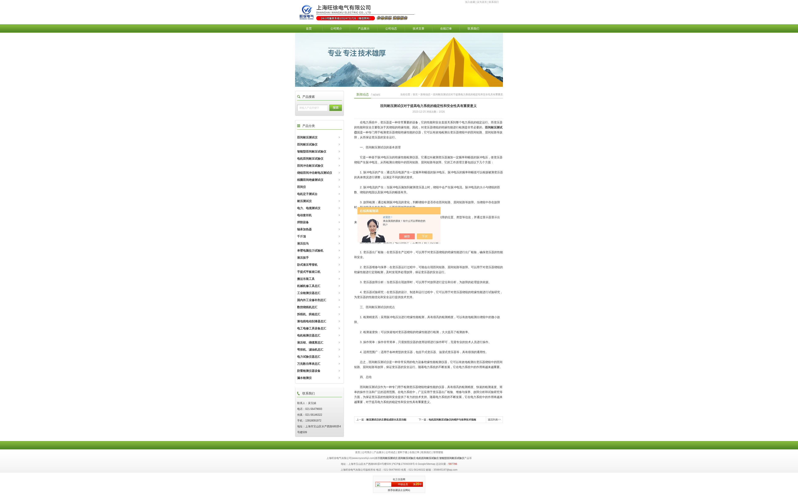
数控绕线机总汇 (307, 307)
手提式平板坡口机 (308, 271)
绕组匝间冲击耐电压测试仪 (314, 172)
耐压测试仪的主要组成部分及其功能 (386, 419)
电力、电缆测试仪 (308, 208)
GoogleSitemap (426, 464)
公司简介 (336, 28)
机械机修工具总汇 (308, 286)
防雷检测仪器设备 (308, 370)
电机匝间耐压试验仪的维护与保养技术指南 (452, 419)
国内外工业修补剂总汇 (311, 300)
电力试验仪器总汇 (308, 356)
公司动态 (391, 28)
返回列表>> (494, 419)
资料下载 (403, 452)
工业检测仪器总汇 (308, 293)
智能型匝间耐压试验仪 (311, 151)
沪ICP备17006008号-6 (404, 464)
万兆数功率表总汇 (308, 363)
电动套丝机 (304, 215)
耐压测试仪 (304, 201)
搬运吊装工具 (306, 278)
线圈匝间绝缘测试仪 (310, 179)
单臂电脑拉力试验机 (310, 250)
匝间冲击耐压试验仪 (310, 165)
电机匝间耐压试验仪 (310, 158)
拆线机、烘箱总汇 (308, 314)
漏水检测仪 (304, 377)
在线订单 (446, 28)
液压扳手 (303, 257)
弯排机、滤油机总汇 (310, 349)
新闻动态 (425, 94)
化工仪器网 (399, 479)
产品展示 (363, 28)
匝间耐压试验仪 (307, 144)
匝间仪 (301, 186)
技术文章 (418, 28)
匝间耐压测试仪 (307, 137)
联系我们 (494, 2)
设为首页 (482, 2)
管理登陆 (438, 452)
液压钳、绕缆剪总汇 (310, 342)
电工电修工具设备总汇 (311, 328)
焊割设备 (303, 222)
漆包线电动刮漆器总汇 (311, 321)
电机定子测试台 (307, 194)
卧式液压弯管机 (307, 264)
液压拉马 (303, 243)
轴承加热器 (304, 229)
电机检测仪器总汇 (308, 335)
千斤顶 (301, 236)
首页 (309, 28)
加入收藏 (470, 2)
